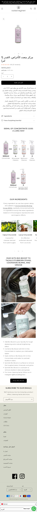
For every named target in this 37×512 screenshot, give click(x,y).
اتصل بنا (5, 451)
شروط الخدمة (7, 467)
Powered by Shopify (24, 499)
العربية (25, 489)
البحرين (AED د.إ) (12, 489)
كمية (2, 73)
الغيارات (5, 414)
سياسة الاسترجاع (7, 459)
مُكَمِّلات (5, 421)
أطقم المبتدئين (7, 410)
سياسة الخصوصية (7, 463)
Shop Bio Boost (18, 380)
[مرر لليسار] (15, 54)
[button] (2, 9)
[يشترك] (31, 399)
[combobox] (18, 504)
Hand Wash (7, 418)
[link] (18, 148)
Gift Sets (6, 425)
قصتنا (4, 436)
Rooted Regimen (15, 499)
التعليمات (5, 440)
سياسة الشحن (3, 70)
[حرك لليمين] (22, 54)
